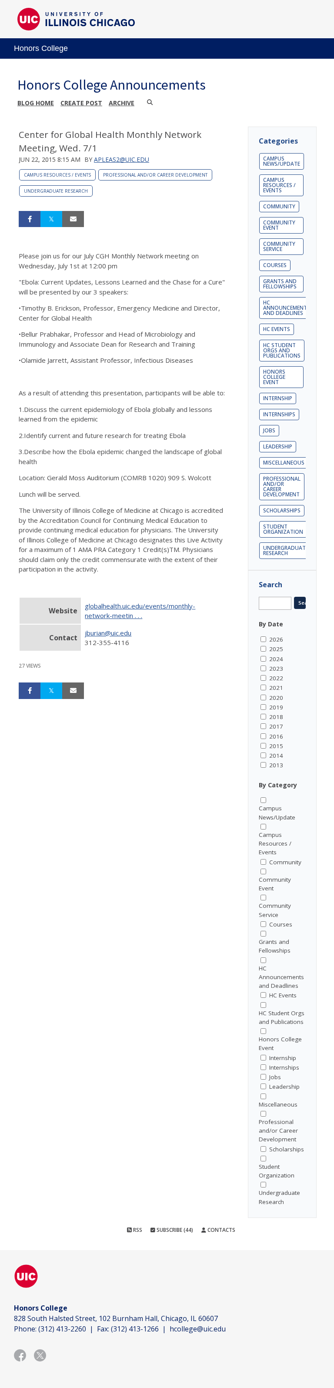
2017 (276, 726)
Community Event (279, 225)
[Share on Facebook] (29, 219)
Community (279, 206)
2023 (276, 668)
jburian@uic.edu (108, 633)
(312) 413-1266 (135, 1329)
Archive (121, 103)
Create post (81, 103)
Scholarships (282, 510)
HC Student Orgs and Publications (282, 350)
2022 (276, 678)
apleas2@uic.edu (121, 159)
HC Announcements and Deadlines (286, 308)
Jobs (269, 430)
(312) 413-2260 (62, 1329)
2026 (276, 639)
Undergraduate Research (56, 191)
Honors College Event (274, 377)
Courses (275, 265)
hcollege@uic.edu (198, 1329)
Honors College (41, 48)
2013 (276, 765)
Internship (277, 398)
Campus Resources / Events (57, 175)
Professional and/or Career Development (155, 175)
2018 (276, 717)
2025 (276, 649)
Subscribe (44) (174, 1230)
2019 (276, 707)
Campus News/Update (281, 161)
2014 (276, 755)
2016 (276, 736)
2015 (276, 746)
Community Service (279, 246)
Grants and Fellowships (280, 284)
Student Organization (283, 529)
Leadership (277, 446)
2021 (276, 688)
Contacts (220, 1230)
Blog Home (35, 103)
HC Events (276, 329)
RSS (137, 1230)
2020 (276, 698)
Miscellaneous (283, 462)
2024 (276, 659)
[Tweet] (51, 219)
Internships (279, 414)
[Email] (73, 219)
